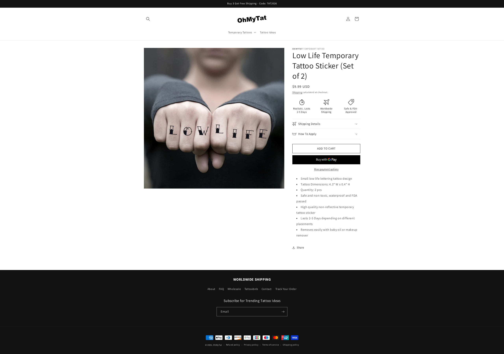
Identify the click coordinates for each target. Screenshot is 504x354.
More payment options (326, 169)
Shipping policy (291, 344)
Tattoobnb (251, 289)
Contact (267, 289)
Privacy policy (251, 344)
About (211, 289)
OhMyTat (217, 345)
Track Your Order (286, 289)
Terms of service (270, 344)
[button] (148, 19)
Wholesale (234, 289)
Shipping (297, 92)
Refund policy (233, 344)
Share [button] (300, 247)
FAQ (221, 289)
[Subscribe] (283, 311)
